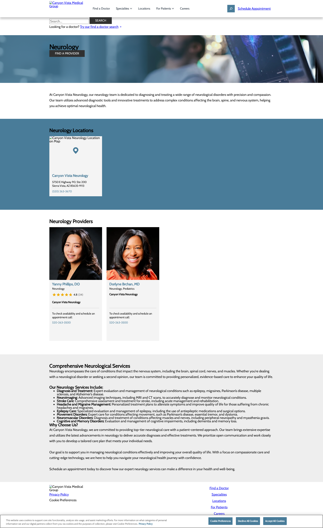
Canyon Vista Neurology (70, 175)
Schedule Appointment (254, 9)
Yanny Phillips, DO (66, 284)
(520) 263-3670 (62, 191)
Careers (185, 8)
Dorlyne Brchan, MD (124, 284)
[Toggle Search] (231, 8)
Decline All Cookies (248, 520)
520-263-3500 (61, 322)
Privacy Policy (59, 494)
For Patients (164, 8)
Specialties (123, 8)
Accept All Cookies (274, 520)
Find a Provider (67, 53)
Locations (144, 8)
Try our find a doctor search (99, 27)
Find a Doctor (101, 8)
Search (100, 20)
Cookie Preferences (220, 520)
